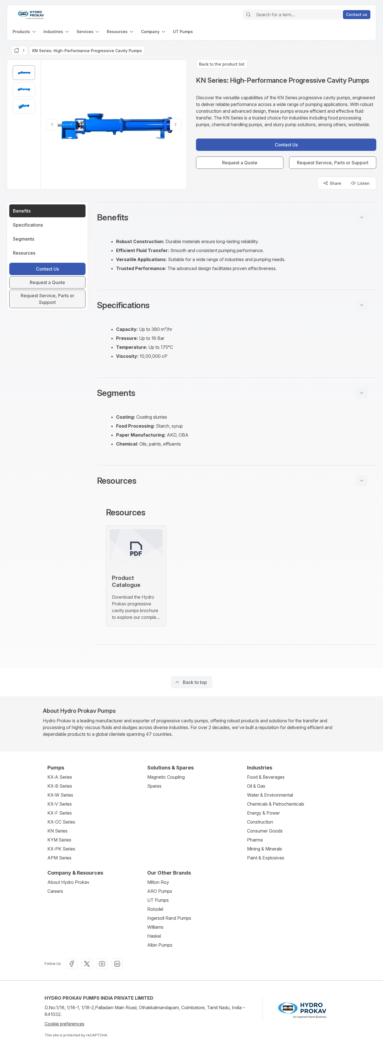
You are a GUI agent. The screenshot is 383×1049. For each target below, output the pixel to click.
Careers (55, 891)
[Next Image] (175, 124)
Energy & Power (263, 813)
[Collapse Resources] (361, 480)
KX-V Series (59, 804)
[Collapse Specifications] (361, 305)
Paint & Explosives (265, 858)
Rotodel (155, 909)
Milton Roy (158, 882)
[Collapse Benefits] (361, 217)
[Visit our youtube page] (102, 963)
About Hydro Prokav (68, 882)
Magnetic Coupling (166, 777)
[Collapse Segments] (361, 392)
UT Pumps (158, 900)
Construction (260, 822)
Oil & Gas (256, 786)
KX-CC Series (61, 822)
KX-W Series (60, 795)
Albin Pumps (159, 945)
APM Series (59, 858)
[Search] (248, 15)
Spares (154, 786)
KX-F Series (59, 813)
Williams (155, 927)
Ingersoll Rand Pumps (169, 918)
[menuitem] (25, 31)
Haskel (154, 936)
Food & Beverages (266, 777)
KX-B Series (59, 786)
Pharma (255, 840)
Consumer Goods (265, 831)
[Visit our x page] (87, 963)
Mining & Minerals (264, 849)
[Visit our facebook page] (71, 963)
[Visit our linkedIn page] (117, 963)
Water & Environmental (270, 795)
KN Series (57, 831)
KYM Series (59, 840)
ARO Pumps (159, 891)
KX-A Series (59, 777)
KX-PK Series (61, 849)
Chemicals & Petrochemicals (275, 804)
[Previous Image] (52, 124)
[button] (236, 217)
